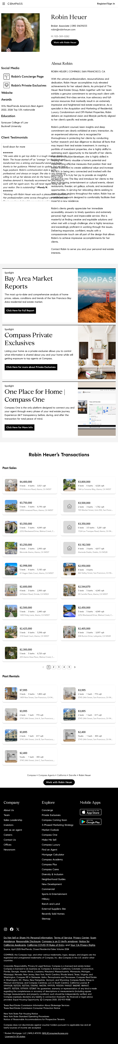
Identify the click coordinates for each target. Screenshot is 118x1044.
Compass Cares (50, 869)
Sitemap (46, 918)
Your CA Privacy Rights (82, 945)
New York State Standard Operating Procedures (26, 1016)
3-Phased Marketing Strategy (57, 824)
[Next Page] (74, 667)
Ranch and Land (51, 903)
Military (45, 899)
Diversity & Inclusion (52, 874)
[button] (3, 3)
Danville (72, 775)
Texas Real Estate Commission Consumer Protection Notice (32, 1008)
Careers (8, 834)
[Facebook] (13, 928)
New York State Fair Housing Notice (21, 1013)
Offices (7, 844)
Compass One (49, 834)
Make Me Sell (49, 839)
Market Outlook (50, 829)
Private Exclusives (51, 815)
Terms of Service (63, 937)
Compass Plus (49, 864)
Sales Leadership (13, 820)
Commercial (48, 889)
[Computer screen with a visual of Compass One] (97, 434)
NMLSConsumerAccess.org (55, 1033)
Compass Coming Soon (54, 820)
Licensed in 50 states (15, 1036)
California (61, 775)
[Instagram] (7, 928)
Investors (8, 824)
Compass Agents (46, 775)
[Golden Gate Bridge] (97, 321)
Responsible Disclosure (28, 941)
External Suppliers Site (54, 908)
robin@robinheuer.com (63, 29)
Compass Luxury (51, 844)
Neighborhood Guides (53, 879)
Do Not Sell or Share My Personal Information (28, 937)
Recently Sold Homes (53, 913)
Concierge (47, 810)
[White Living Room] (97, 378)
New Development (52, 884)
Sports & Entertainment (54, 894)
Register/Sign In (106, 3)
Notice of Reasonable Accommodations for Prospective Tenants (34, 1019)
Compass (31, 775)
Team (7, 815)
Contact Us (10, 839)
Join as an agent (13, 829)
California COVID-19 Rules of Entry (45, 945)
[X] (19, 928)
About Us (9, 810)
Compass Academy (52, 859)
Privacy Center (81, 937)
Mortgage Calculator (53, 854)
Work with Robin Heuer (65, 42)
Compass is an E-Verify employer (60, 941)
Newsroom (9, 849)
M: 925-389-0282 (60, 36)
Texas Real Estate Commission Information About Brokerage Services (36, 1005)
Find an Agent (49, 849)
